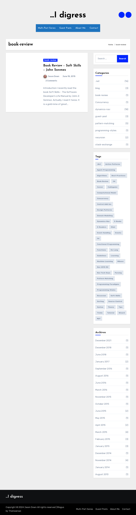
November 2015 (103, 397)
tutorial (110, 313)
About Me (80, 28)
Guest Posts (65, 28)
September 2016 (103, 368)
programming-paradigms (108, 284)
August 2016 (102, 375)
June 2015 (100, 411)
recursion (100, 137)
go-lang (114, 250)
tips (120, 307)
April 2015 (100, 425)
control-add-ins (104, 204)
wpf (98, 318)
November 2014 (103, 460)
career (100, 187)
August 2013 (101, 474)
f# (98, 238)
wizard (122, 313)
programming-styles (105, 130)
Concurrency (102, 102)
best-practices (118, 176)
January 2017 (102, 361)
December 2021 (103, 340)
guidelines (101, 256)
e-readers (101, 227)
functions (101, 250)
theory (111, 307)
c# (114, 181)
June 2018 (100, 354)
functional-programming (108, 244)
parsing (118, 273)
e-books (117, 221)
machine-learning (105, 261)
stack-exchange (103, 144)
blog (97, 88)
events (118, 233)
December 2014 (103, 453)
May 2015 (100, 418)
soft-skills (115, 296)
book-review (50, 60)
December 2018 (103, 347)
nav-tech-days (103, 273)
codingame (112, 187)
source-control (115, 301)
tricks (100, 313)
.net (97, 81)
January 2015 (102, 446)
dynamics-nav (102, 109)
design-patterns (104, 210)
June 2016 (100, 383)
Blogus (60, 507)
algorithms (102, 176)
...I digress (68, 15)
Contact (94, 28)
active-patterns (112, 164)
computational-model (106, 193)
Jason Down (53, 76)
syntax (100, 307)
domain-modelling (105, 216)
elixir (113, 227)
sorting (100, 301)
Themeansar (15, 511)
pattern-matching (104, 123)
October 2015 (102, 404)
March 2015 (101, 432)
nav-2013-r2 (102, 267)
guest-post (101, 116)
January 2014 (102, 467)
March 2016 (101, 390)
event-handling (103, 233)
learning (115, 256)
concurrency (102, 198)
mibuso (120, 261)
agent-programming (106, 170)
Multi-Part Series (47, 28)
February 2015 (102, 439)
